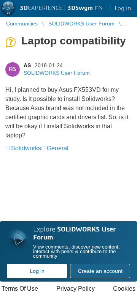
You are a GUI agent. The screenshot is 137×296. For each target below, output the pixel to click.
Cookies (124, 288)
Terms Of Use (20, 288)
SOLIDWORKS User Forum (57, 73)
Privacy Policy (75, 288)
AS (27, 65)
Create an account (100, 271)
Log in (37, 271)
